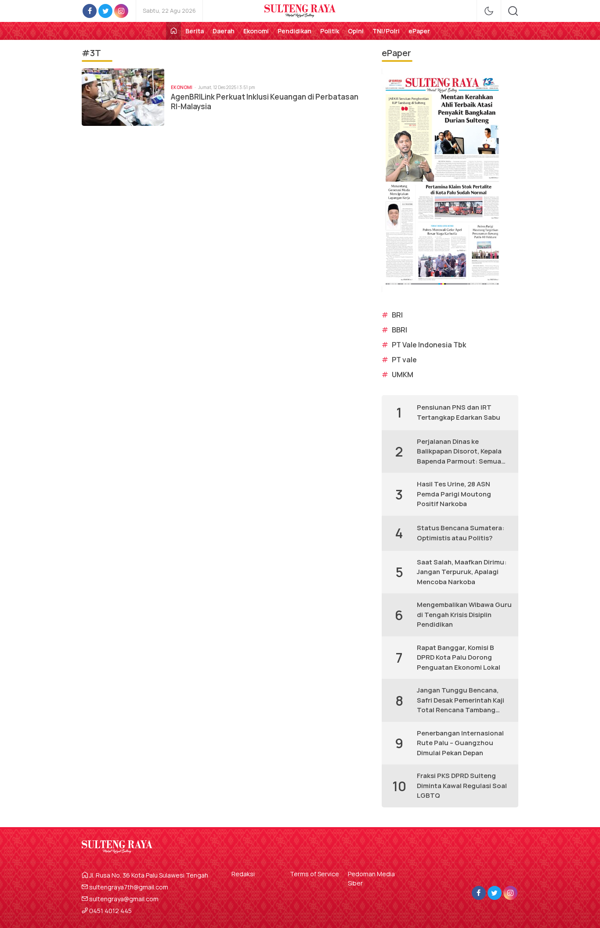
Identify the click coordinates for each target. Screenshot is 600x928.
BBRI (399, 330)
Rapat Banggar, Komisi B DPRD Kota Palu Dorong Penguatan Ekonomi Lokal (458, 657)
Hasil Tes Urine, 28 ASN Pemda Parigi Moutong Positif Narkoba (454, 493)
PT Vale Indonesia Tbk (429, 345)
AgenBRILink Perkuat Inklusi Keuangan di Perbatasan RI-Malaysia (264, 101)
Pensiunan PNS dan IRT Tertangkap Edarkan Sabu (458, 412)
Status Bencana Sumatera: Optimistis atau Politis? (460, 533)
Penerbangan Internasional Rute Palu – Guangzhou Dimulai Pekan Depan (460, 742)
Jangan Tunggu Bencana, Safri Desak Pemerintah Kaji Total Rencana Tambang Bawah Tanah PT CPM (460, 700)
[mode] (489, 11)
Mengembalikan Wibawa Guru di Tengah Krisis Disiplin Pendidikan (464, 614)
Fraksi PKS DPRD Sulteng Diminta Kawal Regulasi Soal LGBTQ (462, 785)
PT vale (404, 359)
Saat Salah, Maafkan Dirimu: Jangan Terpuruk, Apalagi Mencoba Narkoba (461, 571)
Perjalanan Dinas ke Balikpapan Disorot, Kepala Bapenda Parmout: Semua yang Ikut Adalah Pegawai (459, 452)
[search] (513, 11)
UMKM (402, 374)
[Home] (173, 31)
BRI (397, 315)
